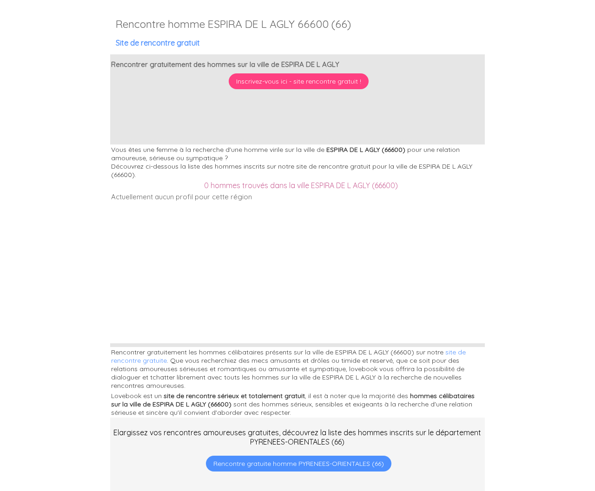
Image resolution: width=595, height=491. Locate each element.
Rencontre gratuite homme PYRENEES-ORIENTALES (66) (298, 463)
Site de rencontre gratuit (158, 42)
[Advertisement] (537, 431)
